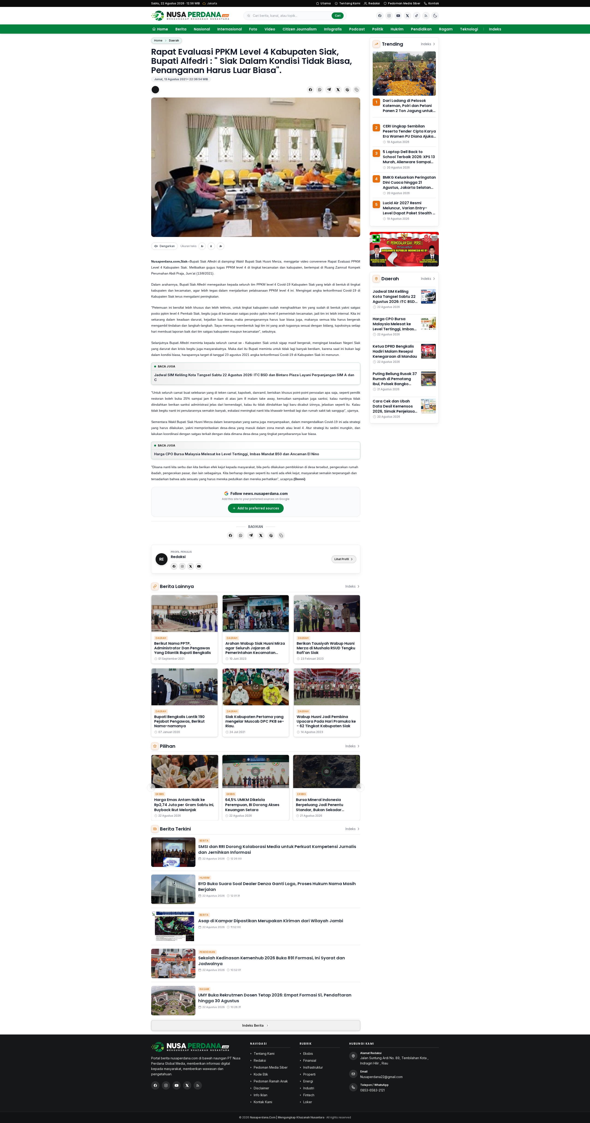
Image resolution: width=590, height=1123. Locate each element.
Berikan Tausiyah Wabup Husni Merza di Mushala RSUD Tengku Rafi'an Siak (326, 648)
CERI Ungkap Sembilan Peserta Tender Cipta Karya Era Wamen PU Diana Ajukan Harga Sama (409, 134)
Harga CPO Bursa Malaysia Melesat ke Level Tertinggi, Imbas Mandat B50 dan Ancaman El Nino (236, 454)
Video (270, 29)
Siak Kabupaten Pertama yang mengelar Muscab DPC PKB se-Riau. (254, 721)
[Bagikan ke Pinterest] (347, 89)
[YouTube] (199, 566)
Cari (337, 15)
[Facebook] (380, 15)
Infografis (333, 29)
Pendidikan (421, 29)
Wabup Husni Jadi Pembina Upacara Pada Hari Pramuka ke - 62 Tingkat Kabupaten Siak (326, 721)
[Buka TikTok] (416, 15)
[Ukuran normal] (211, 246)
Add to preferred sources (258, 508)
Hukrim (397, 29)
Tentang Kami (349, 3)
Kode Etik (261, 1074)
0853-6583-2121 (372, 1090)
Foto (253, 29)
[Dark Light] (435, 15)
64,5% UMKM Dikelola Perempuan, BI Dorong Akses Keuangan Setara (252, 805)
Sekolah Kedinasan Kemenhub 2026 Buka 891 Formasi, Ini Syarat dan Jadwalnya (271, 960)
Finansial (309, 1060)
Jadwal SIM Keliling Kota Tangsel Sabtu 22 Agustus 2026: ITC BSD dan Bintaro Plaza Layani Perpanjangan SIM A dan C (254, 377)
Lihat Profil (341, 559)
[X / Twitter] (187, 1085)
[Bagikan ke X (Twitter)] (338, 89)
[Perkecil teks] (202, 246)
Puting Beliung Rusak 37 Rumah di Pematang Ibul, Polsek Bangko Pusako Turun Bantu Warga (395, 384)
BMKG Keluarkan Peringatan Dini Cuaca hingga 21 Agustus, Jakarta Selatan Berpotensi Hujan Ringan (409, 185)
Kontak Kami (263, 1102)
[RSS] (426, 15)
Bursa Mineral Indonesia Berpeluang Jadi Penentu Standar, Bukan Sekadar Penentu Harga (319, 807)
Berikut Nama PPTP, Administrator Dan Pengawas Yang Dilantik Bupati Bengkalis (182, 648)
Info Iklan (260, 1095)
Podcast (357, 29)
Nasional (202, 29)
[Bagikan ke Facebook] (310, 89)
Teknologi (469, 29)
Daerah (174, 40)
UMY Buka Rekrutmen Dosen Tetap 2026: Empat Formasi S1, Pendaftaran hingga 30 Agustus (274, 998)
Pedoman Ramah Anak (271, 1081)
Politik (377, 29)
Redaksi (374, 3)
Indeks (495, 29)
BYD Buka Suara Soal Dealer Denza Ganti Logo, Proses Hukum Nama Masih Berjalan (277, 886)
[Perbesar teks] (220, 246)
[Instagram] (182, 566)
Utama (326, 3)
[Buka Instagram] (389, 15)
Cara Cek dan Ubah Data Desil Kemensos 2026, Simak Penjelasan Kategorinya (395, 409)
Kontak (433, 3)
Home (158, 40)
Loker (307, 1102)
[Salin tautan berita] (356, 89)
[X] (190, 566)
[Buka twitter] (407, 15)
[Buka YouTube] (398, 15)
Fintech (308, 1095)
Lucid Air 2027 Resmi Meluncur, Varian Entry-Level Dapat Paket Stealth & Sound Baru (409, 210)
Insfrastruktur (313, 1067)
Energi (308, 1081)
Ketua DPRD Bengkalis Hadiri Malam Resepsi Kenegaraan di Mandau (395, 351)
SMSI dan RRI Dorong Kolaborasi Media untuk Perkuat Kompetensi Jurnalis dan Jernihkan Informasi (277, 849)
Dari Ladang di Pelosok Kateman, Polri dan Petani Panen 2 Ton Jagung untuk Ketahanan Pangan (408, 108)
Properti (309, 1074)
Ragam (446, 29)
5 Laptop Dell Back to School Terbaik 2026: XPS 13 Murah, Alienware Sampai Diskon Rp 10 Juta (409, 159)
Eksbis (160, 794)
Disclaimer (261, 1088)
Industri (308, 1088)
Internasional (229, 29)
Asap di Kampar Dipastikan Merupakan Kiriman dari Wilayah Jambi (270, 921)
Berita (180, 29)
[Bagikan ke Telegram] (329, 89)
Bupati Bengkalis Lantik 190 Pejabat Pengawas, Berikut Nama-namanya (179, 721)
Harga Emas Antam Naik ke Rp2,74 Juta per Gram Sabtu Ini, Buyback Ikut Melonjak (184, 805)
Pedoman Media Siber (404, 3)
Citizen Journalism (300, 29)
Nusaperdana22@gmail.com (381, 1077)
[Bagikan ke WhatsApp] (319, 89)
